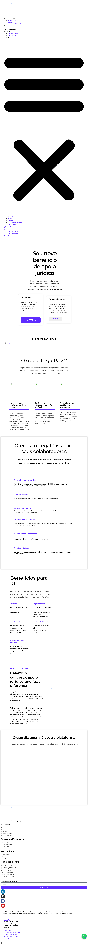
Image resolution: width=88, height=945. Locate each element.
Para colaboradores (11, 26)
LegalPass (7, 920)
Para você (7, 28)
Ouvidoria (11, 22)
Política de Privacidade (12, 922)
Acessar (7, 31)
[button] (44, 126)
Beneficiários (12, 20)
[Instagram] (3, 896)
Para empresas (9, 18)
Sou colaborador (13, 33)
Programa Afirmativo (15, 24)
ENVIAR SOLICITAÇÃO (31, 319)
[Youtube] (3, 906)
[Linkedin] (3, 891)
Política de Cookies (11, 926)
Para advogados (10, 30)
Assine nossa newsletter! (9, 881)
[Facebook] (3, 901)
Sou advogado (13, 35)
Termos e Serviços (11, 924)
